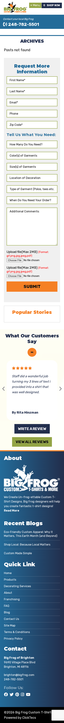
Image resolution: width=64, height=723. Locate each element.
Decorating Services (17, 586)
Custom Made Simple (18, 553)
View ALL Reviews (32, 442)
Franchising (12, 599)
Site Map (9, 625)
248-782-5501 (23, 24)
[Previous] (3, 389)
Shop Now (53, 5)
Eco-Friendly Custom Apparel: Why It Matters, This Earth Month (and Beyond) (30, 534)
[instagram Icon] (22, 694)
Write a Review (32, 429)
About (8, 592)
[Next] (60, 389)
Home (8, 573)
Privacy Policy (13, 638)
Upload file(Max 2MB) (28, 253)
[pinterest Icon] (17, 694)
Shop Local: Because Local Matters (27, 544)
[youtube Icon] (28, 694)
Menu (36, 5)
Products (10, 579)
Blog (7, 612)
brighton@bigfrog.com (19, 675)
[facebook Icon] (6, 694)
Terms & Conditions (17, 632)
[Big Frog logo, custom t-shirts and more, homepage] (15, 4)
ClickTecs (29, 718)
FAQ (6, 606)
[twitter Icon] (12, 694)
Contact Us (11, 619)
